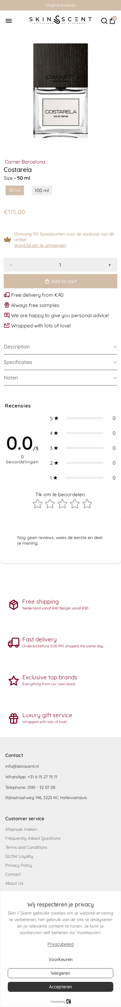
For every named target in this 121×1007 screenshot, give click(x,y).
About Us (14, 883)
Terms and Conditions (26, 847)
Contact (13, 874)
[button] (60, 347)
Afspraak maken (21, 829)
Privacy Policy (18, 865)
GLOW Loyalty (19, 856)
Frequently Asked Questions (32, 838)
